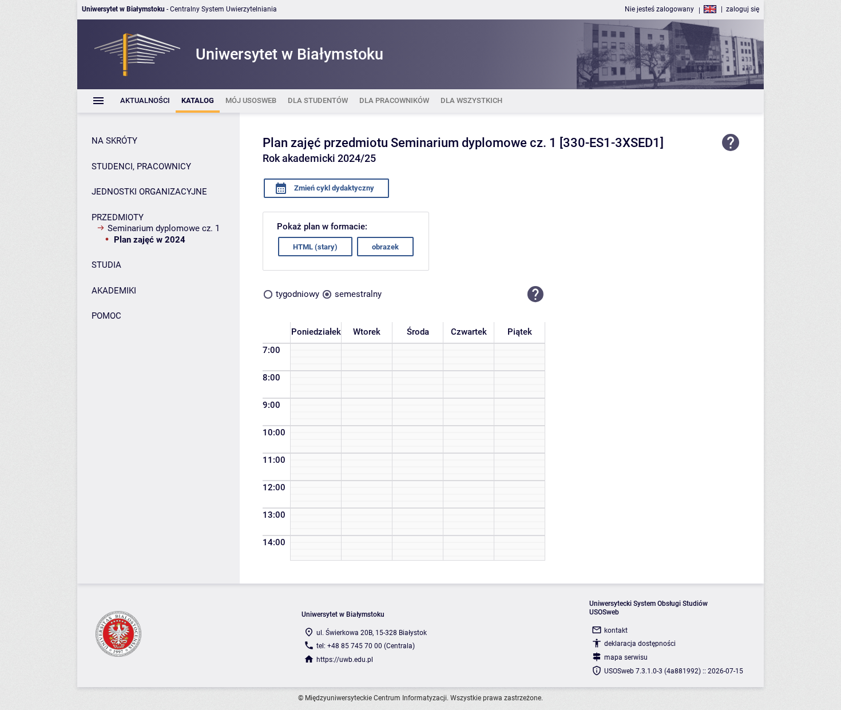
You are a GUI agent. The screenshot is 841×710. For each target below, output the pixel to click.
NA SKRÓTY (114, 141)
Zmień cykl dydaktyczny (333, 188)
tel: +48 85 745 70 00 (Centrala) (365, 646)
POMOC (106, 316)
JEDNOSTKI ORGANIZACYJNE (149, 192)
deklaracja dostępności (640, 644)
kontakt (616, 630)
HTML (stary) (315, 247)
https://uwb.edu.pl (344, 660)
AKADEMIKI (114, 290)
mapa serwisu (626, 657)
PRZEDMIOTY (118, 217)
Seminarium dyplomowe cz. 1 (164, 228)
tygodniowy (297, 294)
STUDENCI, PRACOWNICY (141, 166)
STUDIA (106, 265)
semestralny (358, 294)
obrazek (385, 247)
